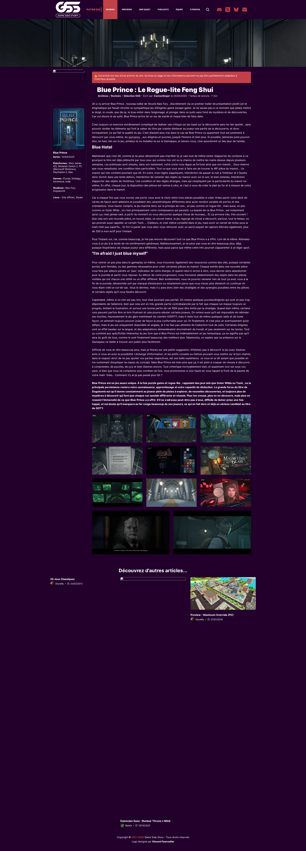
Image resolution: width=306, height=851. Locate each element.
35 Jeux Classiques (62, 579)
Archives (103, 95)
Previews (127, 9)
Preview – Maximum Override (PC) (212, 614)
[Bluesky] (236, 9)
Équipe (179, 9)
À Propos (195, 9)
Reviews (110, 9)
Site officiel (68, 197)
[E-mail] (244, 9)
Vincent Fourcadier (163, 841)
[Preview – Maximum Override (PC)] (223, 593)
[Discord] (219, 9)
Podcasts (163, 9)
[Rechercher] (207, 9)
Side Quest (144, 9)
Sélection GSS (132, 95)
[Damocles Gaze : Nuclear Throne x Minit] (153, 696)
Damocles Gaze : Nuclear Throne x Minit (145, 821)
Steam (79, 197)
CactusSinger (162, 95)
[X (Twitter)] (227, 9)
